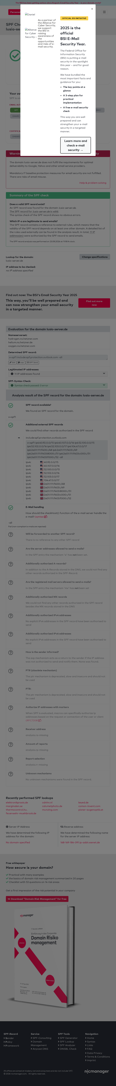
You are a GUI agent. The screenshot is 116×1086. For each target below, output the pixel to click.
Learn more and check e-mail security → (75, 145)
